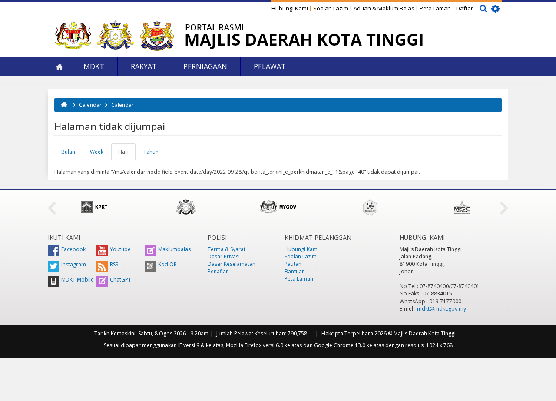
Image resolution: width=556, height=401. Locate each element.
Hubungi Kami (289, 8)
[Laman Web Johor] (186, 207)
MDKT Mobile (77, 279)
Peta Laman (435, 8)
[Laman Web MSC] (462, 207)
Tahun (151, 152)
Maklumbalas (174, 249)
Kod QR (167, 264)
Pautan (293, 264)
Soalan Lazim (330, 8)
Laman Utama (59, 66)
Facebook (73, 249)
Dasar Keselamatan (231, 264)
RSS (114, 264)
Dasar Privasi (224, 256)
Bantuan (295, 271)
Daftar (464, 8)
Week (96, 152)
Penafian (218, 271)
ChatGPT (120, 279)
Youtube (120, 249)
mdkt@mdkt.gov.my (441, 308)
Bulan (68, 152)
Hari (127, 154)
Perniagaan (205, 66)
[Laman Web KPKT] (94, 207)
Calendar (90, 105)
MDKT (93, 66)
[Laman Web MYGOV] (278, 207)
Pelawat (270, 66)
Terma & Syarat (226, 249)
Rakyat (144, 66)
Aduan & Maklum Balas (384, 8)
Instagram (73, 264)
